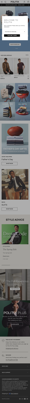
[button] (24, 13)
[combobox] (15, 31)
